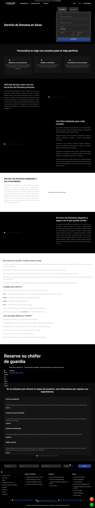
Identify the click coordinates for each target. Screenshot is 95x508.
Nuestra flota (35, 3)
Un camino (62, 9)
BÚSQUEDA (73, 39)
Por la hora (74, 9)
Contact (46, 3)
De (61, 14)
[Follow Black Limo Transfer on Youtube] (48, 501)
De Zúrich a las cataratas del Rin (81, 484)
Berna (4, 304)
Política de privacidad (64, 505)
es (80, 3)
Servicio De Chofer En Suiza (57, 477)
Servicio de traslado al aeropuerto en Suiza (59, 482)
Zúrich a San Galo (78, 490)
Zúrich (4, 294)
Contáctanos (24, 311)
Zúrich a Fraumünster (79, 479)
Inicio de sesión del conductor (9, 485)
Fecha (61, 26)
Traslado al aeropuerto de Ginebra (34, 484)
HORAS (62, 32)
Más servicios (53, 485)
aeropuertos (24, 3)
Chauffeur (4, 489)
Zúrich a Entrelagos (78, 493)
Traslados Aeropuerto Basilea (33, 479)
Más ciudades (77, 495)
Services (4, 487)
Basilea (5, 301)
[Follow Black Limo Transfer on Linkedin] (70, 500)
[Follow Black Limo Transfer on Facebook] (22, 500)
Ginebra (5, 297)
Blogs (3, 480)
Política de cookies (54, 505)
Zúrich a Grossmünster (79, 477)
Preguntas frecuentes (7, 482)
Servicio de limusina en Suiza (57, 479)
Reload (71, 466)
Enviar (84, 466)
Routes (4, 492)
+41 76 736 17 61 (16, 373)
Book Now (4, 478)
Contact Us (5, 494)
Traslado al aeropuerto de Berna (34, 482)
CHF (74, 3)
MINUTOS (79, 32)
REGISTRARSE (87, 3)
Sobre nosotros (6, 475)
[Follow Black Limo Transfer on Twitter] (45, 500)
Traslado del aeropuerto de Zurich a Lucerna (82, 487)
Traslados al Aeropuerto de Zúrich (34, 477)
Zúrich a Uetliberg (78, 482)
